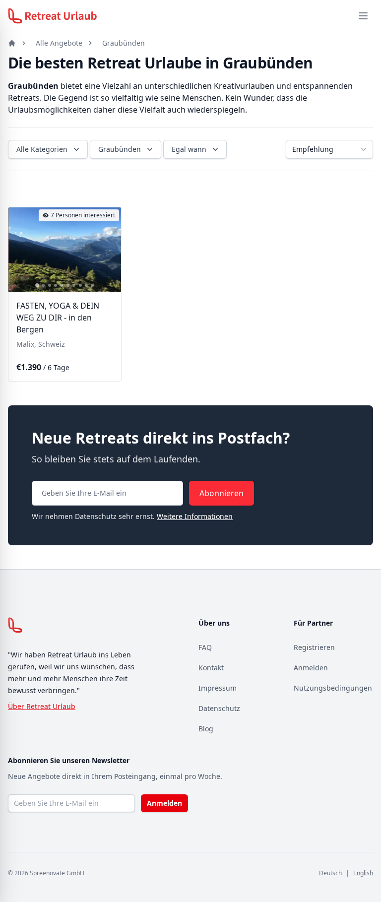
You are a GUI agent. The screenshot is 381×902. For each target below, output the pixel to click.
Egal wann (189, 149)
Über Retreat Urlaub (41, 706)
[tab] (37, 286)
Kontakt (211, 667)
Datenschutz (219, 708)
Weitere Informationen (195, 516)
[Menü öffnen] (363, 16)
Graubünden (123, 43)
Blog (205, 728)
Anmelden (311, 667)
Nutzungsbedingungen (333, 688)
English (363, 873)
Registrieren (314, 647)
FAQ (205, 647)
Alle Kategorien (41, 149)
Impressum (217, 688)
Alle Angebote (59, 43)
